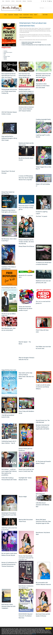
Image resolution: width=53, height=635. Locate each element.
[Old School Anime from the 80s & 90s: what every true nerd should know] (43, 67)
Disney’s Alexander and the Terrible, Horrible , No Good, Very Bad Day (26, 241)
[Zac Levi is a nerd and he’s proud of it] (43, 294)
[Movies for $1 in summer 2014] (26, 271)
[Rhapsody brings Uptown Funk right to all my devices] (9, 201)
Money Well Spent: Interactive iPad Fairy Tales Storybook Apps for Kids (43, 521)
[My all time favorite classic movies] (26, 151)
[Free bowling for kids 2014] (9, 278)
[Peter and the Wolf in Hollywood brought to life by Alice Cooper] (9, 128)
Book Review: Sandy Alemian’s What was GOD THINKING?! (8, 606)
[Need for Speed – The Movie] (26, 328)
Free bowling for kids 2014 (9, 287)
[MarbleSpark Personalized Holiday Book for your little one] (9, 503)
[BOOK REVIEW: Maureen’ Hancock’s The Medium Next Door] (26, 600)
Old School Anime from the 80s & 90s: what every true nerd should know (43, 75)
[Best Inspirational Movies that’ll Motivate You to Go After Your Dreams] (9, 67)
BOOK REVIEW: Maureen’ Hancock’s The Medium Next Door (25, 616)
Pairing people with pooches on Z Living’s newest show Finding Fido (9, 91)
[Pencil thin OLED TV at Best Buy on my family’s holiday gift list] (26, 199)
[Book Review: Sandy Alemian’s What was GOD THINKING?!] (6, 595)
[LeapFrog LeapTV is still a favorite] (43, 127)
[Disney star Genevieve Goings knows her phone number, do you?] (26, 296)
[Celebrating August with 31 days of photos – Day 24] (9, 431)
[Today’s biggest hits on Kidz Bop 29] (43, 155)
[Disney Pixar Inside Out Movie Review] (9, 182)
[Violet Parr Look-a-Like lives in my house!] (9, 522)
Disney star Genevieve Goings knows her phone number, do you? (25, 308)
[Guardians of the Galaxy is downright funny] (8, 255)
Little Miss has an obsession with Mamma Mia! (42, 504)
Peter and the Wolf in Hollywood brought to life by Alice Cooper (9, 138)
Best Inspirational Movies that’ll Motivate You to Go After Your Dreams (9, 75)
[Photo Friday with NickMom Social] (26, 403)
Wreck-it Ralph (23, 496)
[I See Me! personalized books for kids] (9, 405)
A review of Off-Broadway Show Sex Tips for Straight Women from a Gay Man (26, 177)
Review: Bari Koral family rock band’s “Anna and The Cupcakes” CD (26, 557)
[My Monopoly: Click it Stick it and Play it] (9, 226)
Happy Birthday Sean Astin (9, 370)
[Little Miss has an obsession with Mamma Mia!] (43, 498)
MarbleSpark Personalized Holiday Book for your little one (9, 515)
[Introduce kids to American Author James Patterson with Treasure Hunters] (26, 99)
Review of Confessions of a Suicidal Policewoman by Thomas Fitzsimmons (9, 564)
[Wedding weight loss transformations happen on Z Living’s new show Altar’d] (26, 83)
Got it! (48, 628)
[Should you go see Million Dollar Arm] (9, 300)
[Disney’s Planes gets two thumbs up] (26, 434)
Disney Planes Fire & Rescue (26, 246)
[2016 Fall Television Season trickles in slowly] (9, 102)
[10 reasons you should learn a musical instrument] (43, 252)
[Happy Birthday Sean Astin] (8, 356)
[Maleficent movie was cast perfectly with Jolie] (43, 274)
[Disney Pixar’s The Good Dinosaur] (9, 157)
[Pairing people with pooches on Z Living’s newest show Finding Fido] (9, 83)
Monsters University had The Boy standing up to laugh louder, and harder (42, 427)
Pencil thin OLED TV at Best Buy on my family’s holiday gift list (26, 207)
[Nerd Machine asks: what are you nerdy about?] (9, 321)
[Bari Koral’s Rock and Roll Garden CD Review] (43, 600)
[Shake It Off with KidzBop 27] (43, 178)
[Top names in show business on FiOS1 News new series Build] (40, 80)
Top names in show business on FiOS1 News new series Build (42, 85)
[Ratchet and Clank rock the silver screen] (26, 131)
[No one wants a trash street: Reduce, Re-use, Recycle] (9, 541)
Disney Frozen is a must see (9, 396)
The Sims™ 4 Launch (41, 216)
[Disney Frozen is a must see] (9, 382)
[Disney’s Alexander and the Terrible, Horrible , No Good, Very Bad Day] (26, 226)
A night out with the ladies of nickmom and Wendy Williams (43, 386)
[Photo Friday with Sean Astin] (43, 322)
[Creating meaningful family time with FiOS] (43, 105)
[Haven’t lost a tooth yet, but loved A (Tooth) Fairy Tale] (26, 459)
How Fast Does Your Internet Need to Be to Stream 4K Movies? (25, 75)
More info (34, 633)
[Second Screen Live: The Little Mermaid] (43, 407)
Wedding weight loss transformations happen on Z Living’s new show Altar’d (26, 91)
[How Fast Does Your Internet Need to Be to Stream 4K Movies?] (26, 67)
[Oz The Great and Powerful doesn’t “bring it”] (43, 455)
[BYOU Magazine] (42, 484)
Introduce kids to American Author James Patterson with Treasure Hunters (26, 109)
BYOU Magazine (40, 494)
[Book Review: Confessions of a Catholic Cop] (26, 572)
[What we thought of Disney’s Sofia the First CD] (26, 350)
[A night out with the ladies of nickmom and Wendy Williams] (43, 377)
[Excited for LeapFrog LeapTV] (43, 202)
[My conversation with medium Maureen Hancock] (43, 570)
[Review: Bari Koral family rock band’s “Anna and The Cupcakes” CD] (26, 542)
